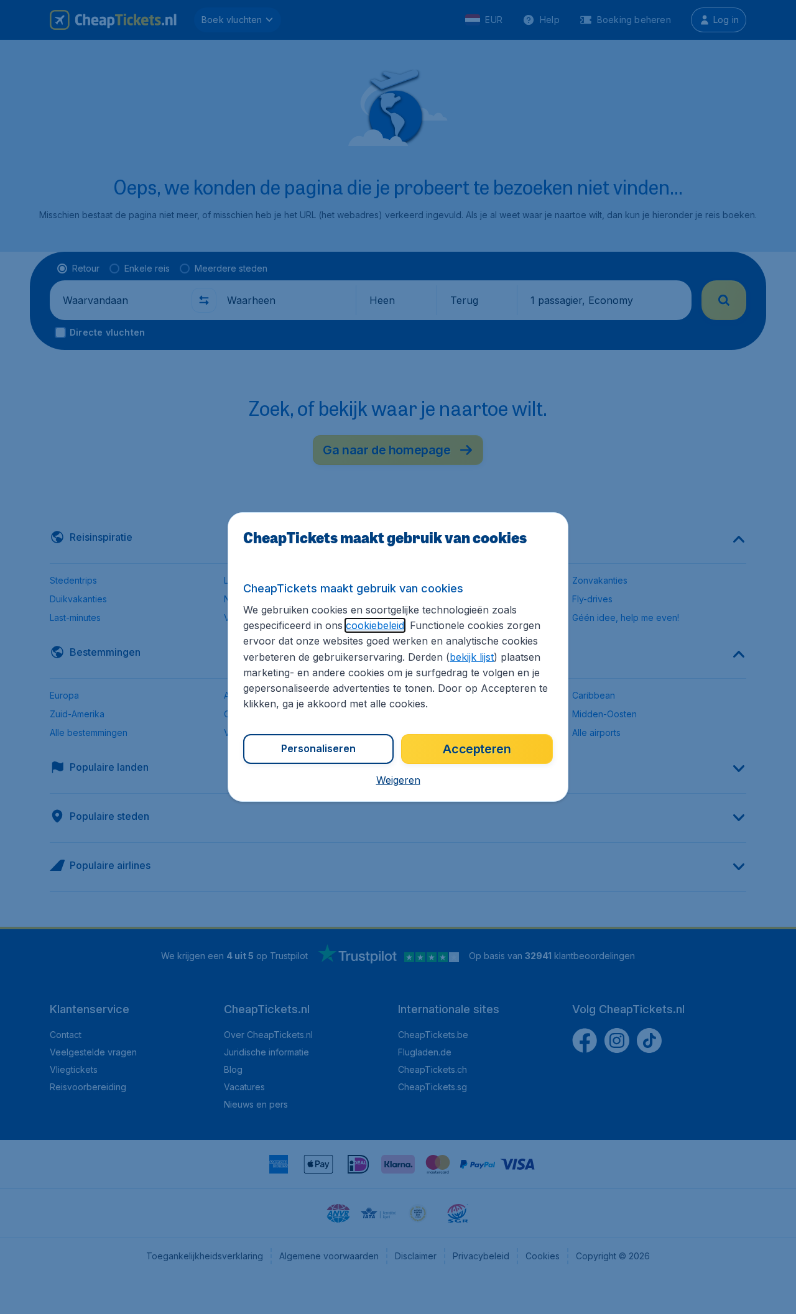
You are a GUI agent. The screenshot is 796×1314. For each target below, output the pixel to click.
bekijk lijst (472, 657)
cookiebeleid (375, 625)
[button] (398, 780)
